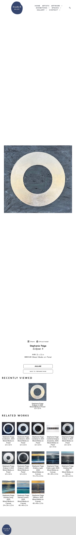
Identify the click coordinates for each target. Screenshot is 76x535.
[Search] (70, 8)
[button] (56, 6)
